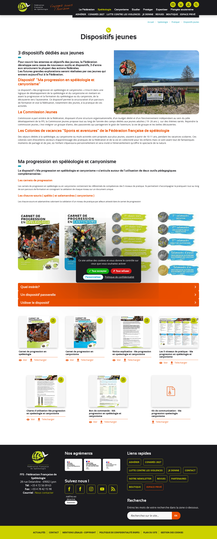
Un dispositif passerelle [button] (38, 295)
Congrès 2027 (96, 14)
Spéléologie (104, 9)
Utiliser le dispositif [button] (34, 303)
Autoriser (71, 502)
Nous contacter (44, 492)
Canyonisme (121, 9)
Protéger (148, 9)
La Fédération (87, 9)
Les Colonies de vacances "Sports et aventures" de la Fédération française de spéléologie (93, 130)
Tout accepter (99, 271)
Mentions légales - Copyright (79, 532)
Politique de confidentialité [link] (119, 276)
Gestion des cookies (172, 532)
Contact (190, 470)
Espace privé (187, 14)
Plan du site (150, 532)
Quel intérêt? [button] (30, 287)
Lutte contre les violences (123, 14)
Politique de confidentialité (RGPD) (119, 532)
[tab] (108, 287)
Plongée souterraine (182, 9)
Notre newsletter (140, 478)
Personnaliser (93, 277)
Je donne (147, 14)
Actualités (39, 532)
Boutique (172, 14)
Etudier (136, 9)
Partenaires (178, 478)
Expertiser (161, 9)
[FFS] (46, 7)
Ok (175, 515)
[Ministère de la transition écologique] (111, 465)
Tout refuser (122, 271)
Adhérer (81, 14)
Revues (160, 14)
